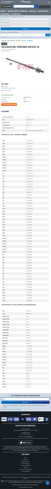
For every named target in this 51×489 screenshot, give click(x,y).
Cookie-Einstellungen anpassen (25, 487)
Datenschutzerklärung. (17, 409)
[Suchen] (36, 6)
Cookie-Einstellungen (25, 471)
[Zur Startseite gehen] (25, 2)
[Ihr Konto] (48, 2)
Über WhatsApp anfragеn (10, 104)
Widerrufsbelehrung (25, 461)
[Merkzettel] (45, 2)
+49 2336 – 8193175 (33, 430)
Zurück (4, 43)
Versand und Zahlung (25, 465)
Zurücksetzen (25, 28)
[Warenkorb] (44, 6)
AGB (25, 457)
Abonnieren (25, 402)
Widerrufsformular (25, 463)
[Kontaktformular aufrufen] (47, 483)
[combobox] (25, 19)
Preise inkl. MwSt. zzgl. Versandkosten (8, 88)
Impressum (25, 467)
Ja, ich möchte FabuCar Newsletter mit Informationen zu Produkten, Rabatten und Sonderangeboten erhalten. (24, 406)
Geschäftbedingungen (33, 484)
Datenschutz (25, 459)
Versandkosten (24, 477)
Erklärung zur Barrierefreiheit (25, 469)
